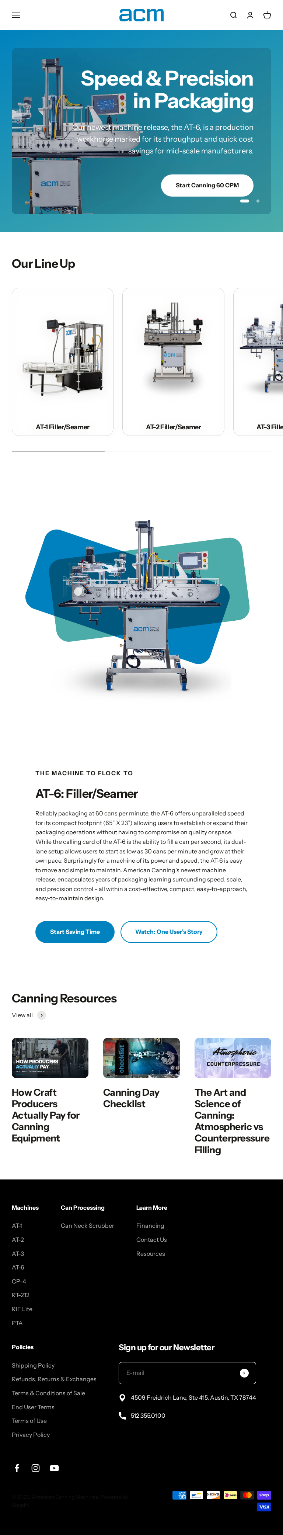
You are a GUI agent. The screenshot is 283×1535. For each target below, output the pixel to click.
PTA (17, 1303)
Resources (150, 1234)
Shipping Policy (33, 1346)
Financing (150, 1206)
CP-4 (19, 1262)
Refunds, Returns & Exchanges (54, 1360)
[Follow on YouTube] (54, 1449)
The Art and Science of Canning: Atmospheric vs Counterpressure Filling (232, 1102)
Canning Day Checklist (131, 1079)
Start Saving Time (75, 913)
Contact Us (151, 1220)
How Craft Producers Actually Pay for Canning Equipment (46, 1097)
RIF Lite (22, 1290)
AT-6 (18, 1248)
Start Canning (219, 162)
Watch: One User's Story (169, 913)
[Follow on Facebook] (17, 1449)
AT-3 (18, 1234)
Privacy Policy (31, 1416)
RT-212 (20, 1276)
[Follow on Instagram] (36, 1449)
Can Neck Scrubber (87, 1206)
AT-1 (17, 1206)
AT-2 (18, 1220)
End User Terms (33, 1388)
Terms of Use (29, 1402)
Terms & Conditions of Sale (48, 1374)
